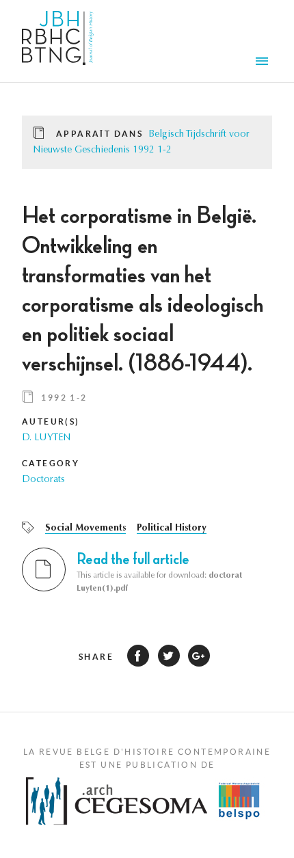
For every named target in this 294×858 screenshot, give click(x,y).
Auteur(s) (51, 421)
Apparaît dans (99, 133)
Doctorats (43, 480)
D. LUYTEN (46, 438)
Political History (171, 528)
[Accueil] (58, 41)
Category (50, 463)
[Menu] (264, 63)
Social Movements (85, 528)
